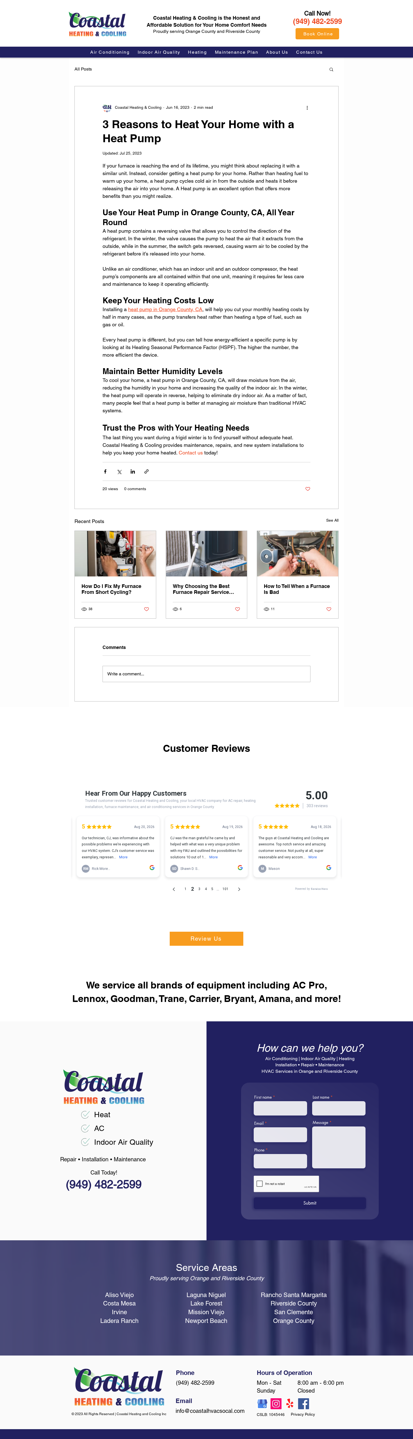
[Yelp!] (289, 1403)
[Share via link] (146, 471)
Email (259, 1123)
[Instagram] (276, 1403)
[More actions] (307, 107)
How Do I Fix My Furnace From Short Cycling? (111, 589)
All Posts (83, 69)
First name (263, 1097)
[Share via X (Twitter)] (119, 471)
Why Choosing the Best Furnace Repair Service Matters (201, 589)
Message (320, 1122)
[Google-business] (262, 1403)
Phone (259, 1150)
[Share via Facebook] (105, 471)
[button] (331, 69)
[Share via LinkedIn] (132, 471)
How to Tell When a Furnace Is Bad (297, 589)
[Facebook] (303, 1403)
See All (332, 520)
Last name (321, 1097)
